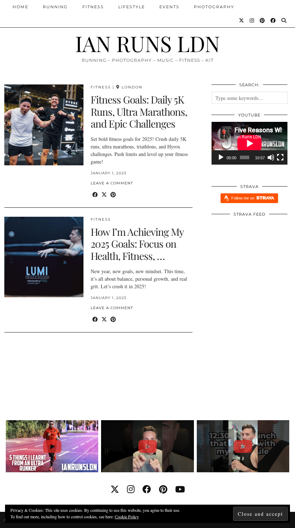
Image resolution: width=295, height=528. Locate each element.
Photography (214, 6)
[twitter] (114, 489)
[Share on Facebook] (95, 194)
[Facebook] (273, 20)
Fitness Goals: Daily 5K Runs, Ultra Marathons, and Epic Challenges (139, 111)
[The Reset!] (243, 446)
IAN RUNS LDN (147, 43)
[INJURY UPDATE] (147, 446)
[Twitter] (242, 20)
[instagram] (131, 489)
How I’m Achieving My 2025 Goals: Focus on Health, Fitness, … (137, 243)
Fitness (93, 6)
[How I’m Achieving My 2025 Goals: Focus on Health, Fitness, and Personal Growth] (43, 257)
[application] (249, 143)
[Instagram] (252, 20)
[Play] (220, 157)
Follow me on (243, 198)
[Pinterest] (263, 20)
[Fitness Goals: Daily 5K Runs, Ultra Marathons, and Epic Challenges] (43, 124)
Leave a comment (112, 183)
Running (55, 6)
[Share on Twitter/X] (104, 194)
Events (169, 6)
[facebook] (146, 489)
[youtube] (180, 489)
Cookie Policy (127, 516)
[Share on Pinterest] (113, 194)
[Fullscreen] (280, 157)
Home (20, 6)
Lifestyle (131, 6)
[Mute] (270, 157)
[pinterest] (163, 489)
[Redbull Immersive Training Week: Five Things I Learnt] (52, 446)
